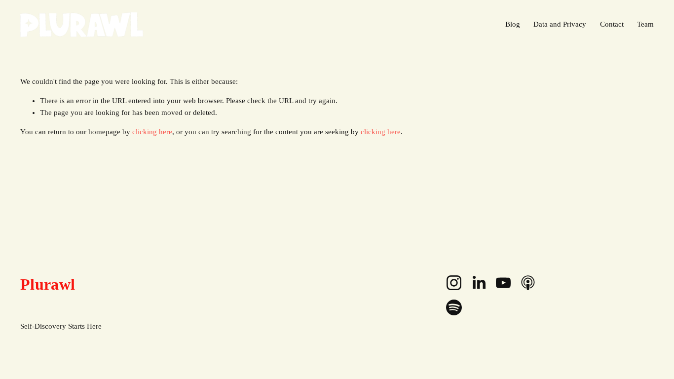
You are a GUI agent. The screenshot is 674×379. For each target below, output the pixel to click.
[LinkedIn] (479, 283)
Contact (612, 24)
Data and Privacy (559, 24)
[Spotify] (454, 307)
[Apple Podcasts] (528, 283)
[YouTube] (503, 283)
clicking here (152, 132)
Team (645, 24)
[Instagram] (454, 283)
